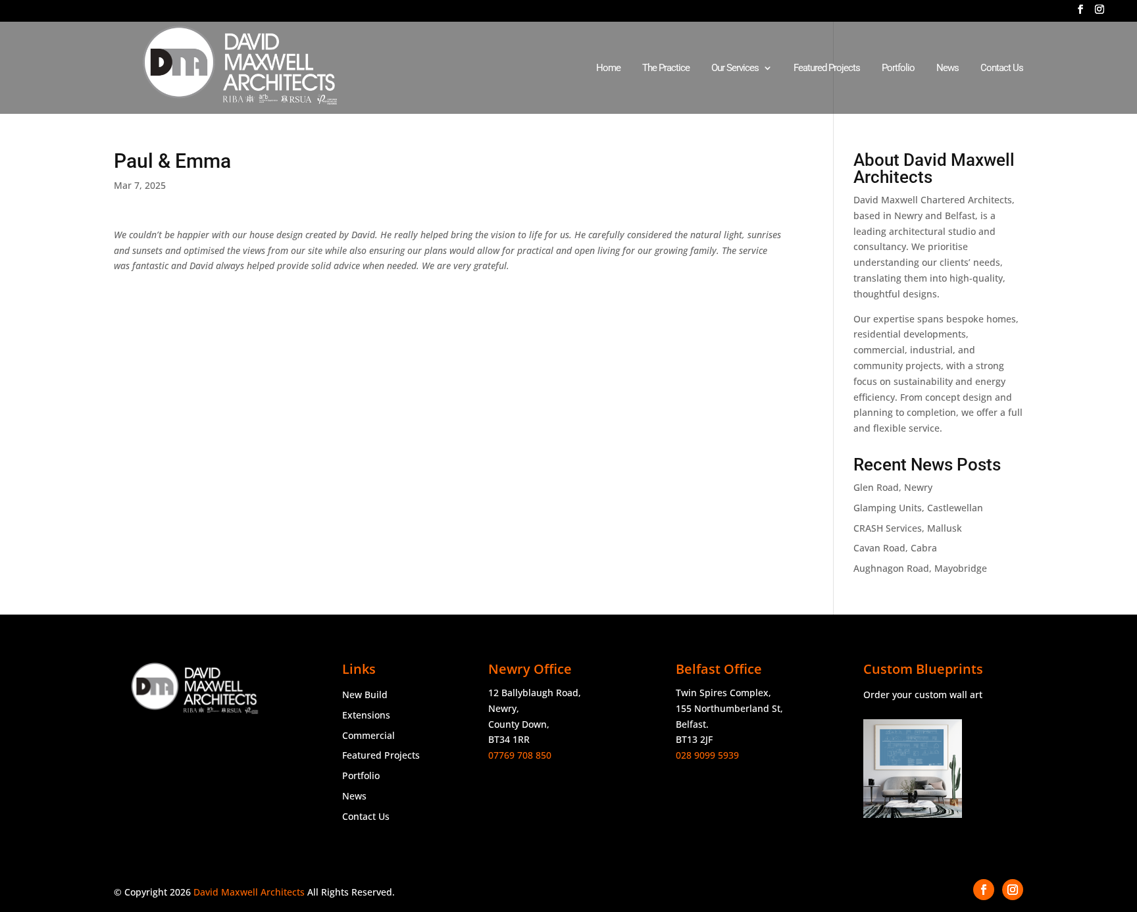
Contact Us (1001, 68)
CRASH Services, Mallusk (907, 528)
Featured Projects (827, 68)
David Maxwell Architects (249, 892)
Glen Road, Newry (892, 487)
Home (608, 68)
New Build (365, 694)
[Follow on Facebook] (983, 889)
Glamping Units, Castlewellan (918, 507)
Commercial (368, 735)
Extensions (366, 715)
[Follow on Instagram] (1012, 889)
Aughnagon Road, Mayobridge (920, 568)
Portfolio (898, 68)
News (947, 68)
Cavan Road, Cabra (895, 548)
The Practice (666, 68)
